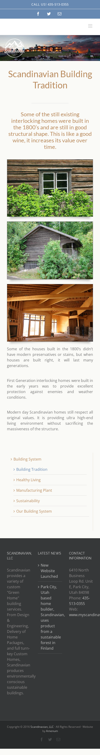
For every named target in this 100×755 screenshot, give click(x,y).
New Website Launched (49, 571)
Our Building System (34, 511)
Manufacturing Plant (34, 490)
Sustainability (28, 500)
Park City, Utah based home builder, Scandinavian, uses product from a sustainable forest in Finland (50, 617)
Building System (27, 459)
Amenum (52, 731)
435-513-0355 (58, 4)
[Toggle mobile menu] (90, 25)
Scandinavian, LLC (42, 727)
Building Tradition (31, 469)
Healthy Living (28, 479)
